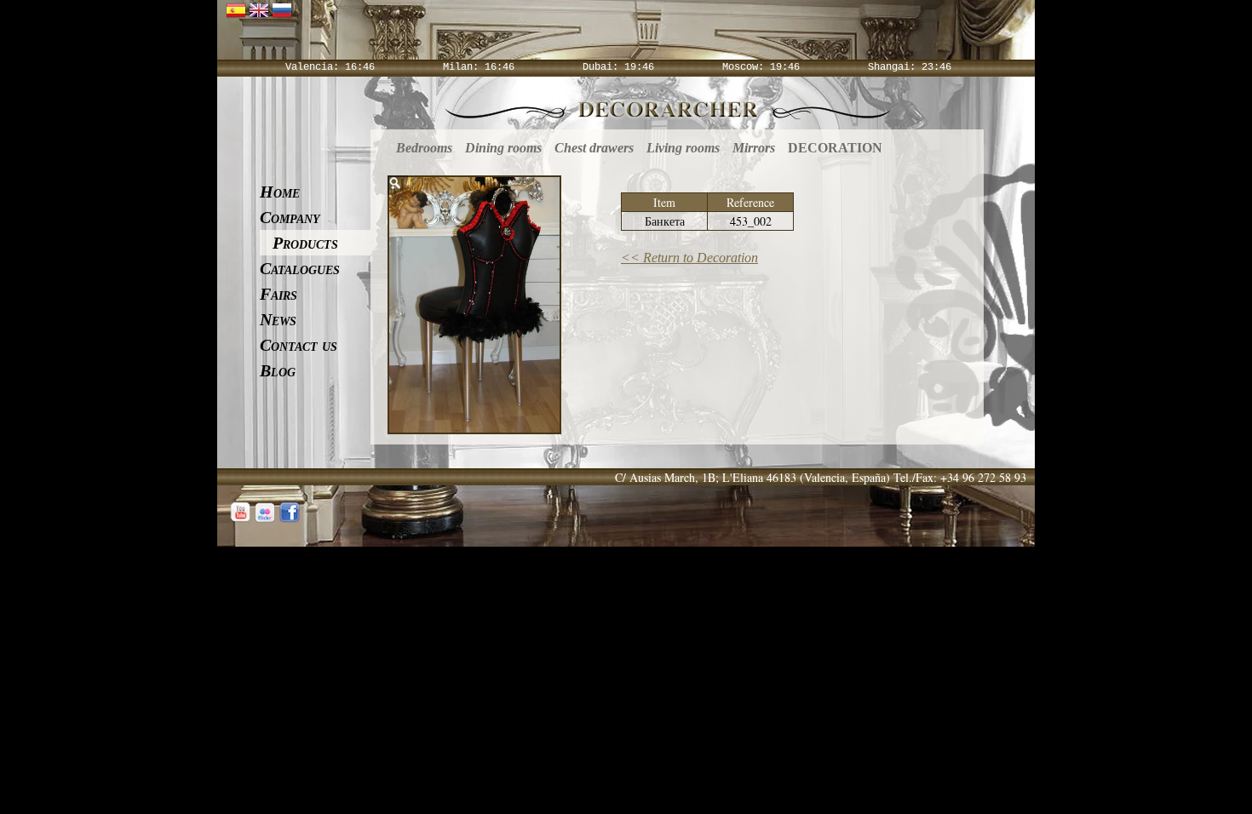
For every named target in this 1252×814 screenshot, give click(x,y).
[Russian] (282, 9)
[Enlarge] (398, 185)
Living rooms (683, 147)
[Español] (236, 9)
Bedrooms (424, 147)
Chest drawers (594, 147)
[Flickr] (265, 512)
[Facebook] (289, 512)
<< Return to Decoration (689, 257)
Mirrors (753, 147)
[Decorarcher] (668, 108)
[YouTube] (240, 512)
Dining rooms (503, 147)
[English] (259, 9)
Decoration (835, 147)
